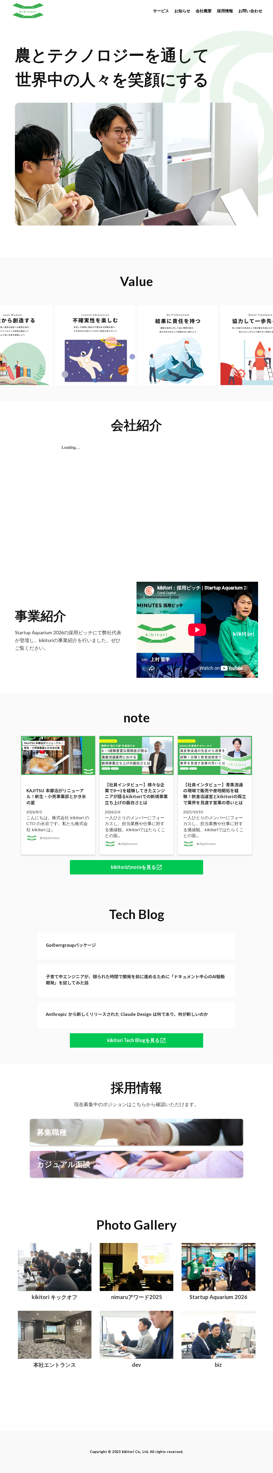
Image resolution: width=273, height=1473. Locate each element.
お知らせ (182, 10)
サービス (161, 10)
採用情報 (225, 10)
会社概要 (204, 10)
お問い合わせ (250, 10)
